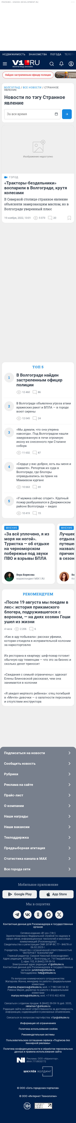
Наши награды (16, 816)
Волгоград (12, 87)
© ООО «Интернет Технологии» (38, 1096)
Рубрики (11, 774)
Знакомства (38, 54)
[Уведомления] (61, 63)
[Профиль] (71, 63)
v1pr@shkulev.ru (60, 1017)
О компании (14, 806)
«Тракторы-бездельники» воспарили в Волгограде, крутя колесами (35, 188)
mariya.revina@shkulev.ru (25, 995)
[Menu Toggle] (5, 63)
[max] (49, 915)
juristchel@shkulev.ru (43, 970)
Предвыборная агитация (24, 848)
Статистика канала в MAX (25, 859)
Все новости (32, 87)
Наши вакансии (17, 827)
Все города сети (17, 869)
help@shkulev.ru (47, 972)
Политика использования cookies (38, 1029)
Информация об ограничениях (38, 1023)
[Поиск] (52, 63)
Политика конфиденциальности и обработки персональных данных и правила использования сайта (38, 1050)
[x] (59, 915)
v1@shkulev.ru (56, 964)
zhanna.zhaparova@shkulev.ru (25, 987)
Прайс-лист (13, 795)
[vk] (28, 915)
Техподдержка (16, 837)
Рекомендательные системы (38, 1034)
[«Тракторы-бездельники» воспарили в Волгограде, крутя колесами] (38, 149)
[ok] (38, 915)
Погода (55, 54)
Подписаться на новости (24, 753)
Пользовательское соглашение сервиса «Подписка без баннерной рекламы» (38, 1042)
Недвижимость (14, 54)
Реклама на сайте (18, 785)
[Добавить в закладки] (69, 218)
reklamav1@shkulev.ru (38, 1006)
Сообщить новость (19, 763)
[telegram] (17, 915)
